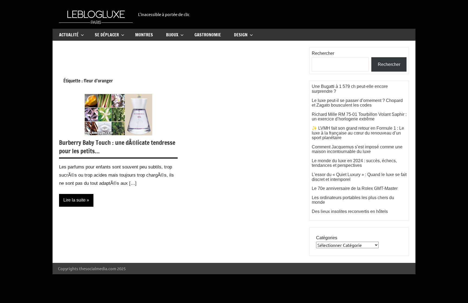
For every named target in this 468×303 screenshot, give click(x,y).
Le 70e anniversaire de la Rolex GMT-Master (355, 188)
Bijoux (172, 35)
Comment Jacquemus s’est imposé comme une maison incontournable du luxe (357, 149)
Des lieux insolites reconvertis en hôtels (350, 211)
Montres (144, 35)
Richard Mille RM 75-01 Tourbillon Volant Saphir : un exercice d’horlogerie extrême (359, 117)
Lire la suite (74, 200)
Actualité (69, 35)
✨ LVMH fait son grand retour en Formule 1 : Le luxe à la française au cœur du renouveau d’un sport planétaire (358, 133)
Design (241, 35)
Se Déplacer (107, 35)
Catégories (326, 237)
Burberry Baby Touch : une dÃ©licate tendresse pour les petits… (117, 146)
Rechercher (323, 53)
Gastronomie (207, 35)
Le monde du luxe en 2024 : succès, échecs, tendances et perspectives (354, 163)
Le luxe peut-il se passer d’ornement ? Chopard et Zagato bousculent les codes (357, 103)
